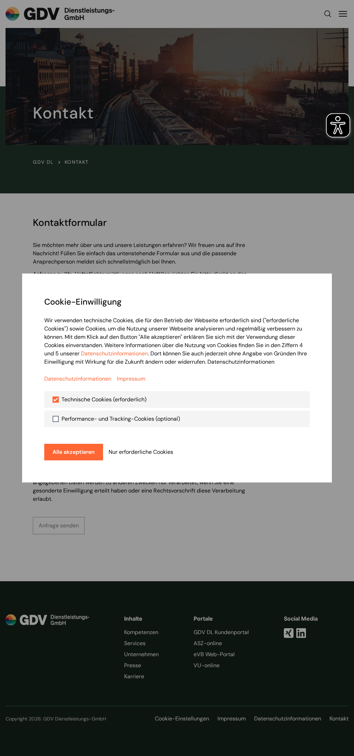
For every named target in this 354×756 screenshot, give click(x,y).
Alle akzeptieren (74, 452)
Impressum (131, 378)
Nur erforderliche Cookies (141, 452)
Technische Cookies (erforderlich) (104, 399)
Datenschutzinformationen (114, 353)
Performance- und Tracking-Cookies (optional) (121, 418)
